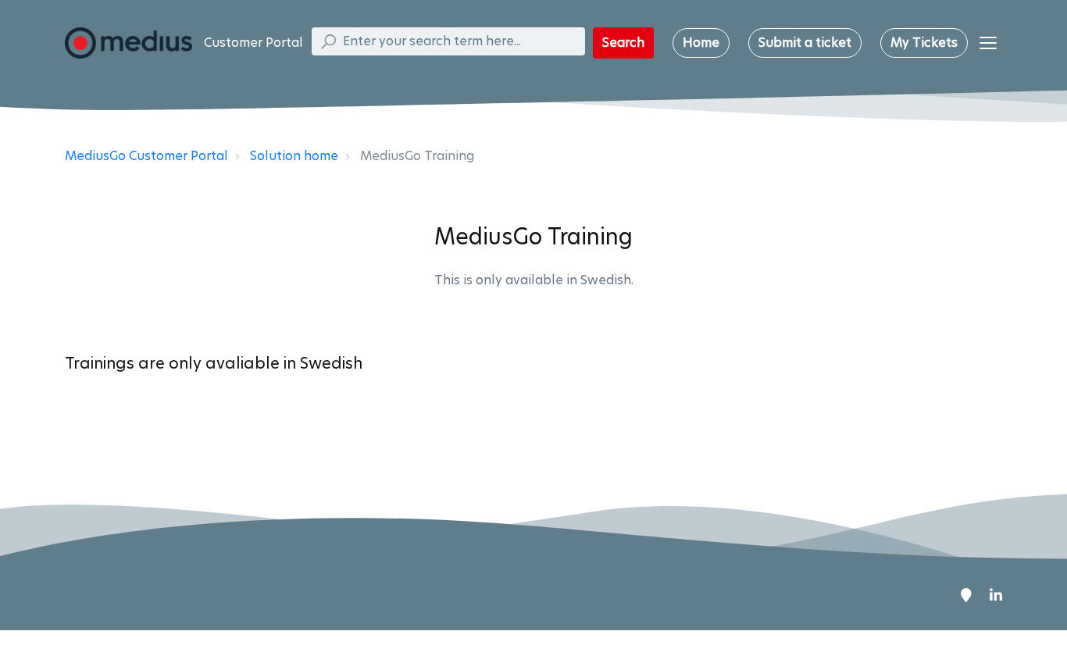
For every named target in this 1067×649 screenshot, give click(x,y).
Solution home (294, 156)
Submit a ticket (804, 43)
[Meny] (988, 43)
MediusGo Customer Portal (146, 156)
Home (701, 43)
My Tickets (924, 43)
